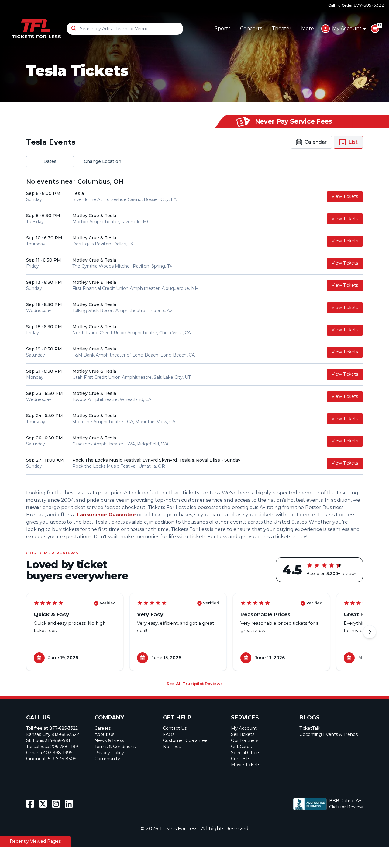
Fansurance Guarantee (106, 515)
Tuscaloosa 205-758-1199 (52, 746)
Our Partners (244, 740)
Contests (240, 758)
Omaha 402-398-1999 (49, 752)
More (307, 28)
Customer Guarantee (185, 740)
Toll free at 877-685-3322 (52, 728)
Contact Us (175, 728)
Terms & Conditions (115, 746)
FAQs (168, 734)
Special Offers (245, 752)
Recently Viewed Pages (35, 841)
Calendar (316, 142)
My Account (244, 728)
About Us (104, 734)
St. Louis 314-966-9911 (49, 740)
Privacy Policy (109, 752)
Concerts (251, 28)
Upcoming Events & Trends (328, 734)
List (353, 142)
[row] (194, 197)
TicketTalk (309, 728)
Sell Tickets (242, 734)
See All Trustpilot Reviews (195, 683)
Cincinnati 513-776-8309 (51, 758)
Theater (281, 28)
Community (107, 758)
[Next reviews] (369, 631)
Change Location (102, 161)
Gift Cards (241, 746)
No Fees (172, 746)
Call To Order (356, 5)
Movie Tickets (245, 765)
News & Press (109, 740)
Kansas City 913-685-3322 (52, 734)
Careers (103, 728)
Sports (222, 28)
